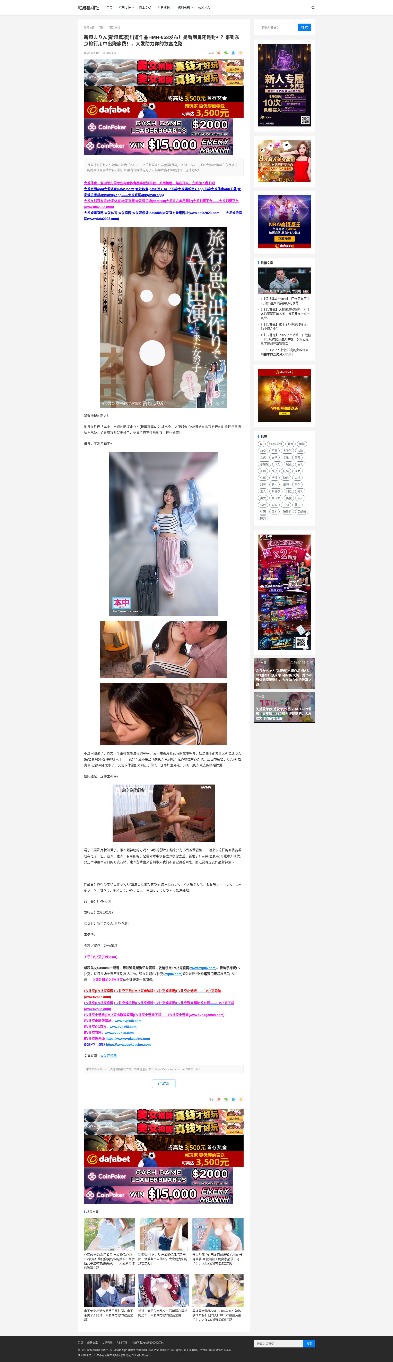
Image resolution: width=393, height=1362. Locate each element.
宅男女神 (125, 7)
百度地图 (130, 1350)
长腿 (286, 504)
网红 (289, 491)
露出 (297, 504)
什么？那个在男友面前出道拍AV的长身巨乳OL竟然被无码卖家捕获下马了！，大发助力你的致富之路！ (217, 1259)
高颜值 (301, 511)
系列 (297, 484)
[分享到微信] (226, 53)
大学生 (287, 450)
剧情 (302, 444)
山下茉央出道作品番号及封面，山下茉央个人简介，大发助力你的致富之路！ (108, 1315)
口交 (263, 450)
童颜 (286, 484)
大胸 (300, 450)
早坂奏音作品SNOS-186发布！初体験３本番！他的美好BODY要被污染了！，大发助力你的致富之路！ (216, 1315)
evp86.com (172, 974)
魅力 (263, 518)
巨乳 (300, 464)
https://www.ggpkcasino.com (128, 1044)
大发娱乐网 (108, 1056)
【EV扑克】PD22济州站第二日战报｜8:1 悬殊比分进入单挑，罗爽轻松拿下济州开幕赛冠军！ (286, 339)
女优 (263, 457)
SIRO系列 (275, 444)
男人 (274, 484)
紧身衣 (276, 491)
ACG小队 (204, 7)
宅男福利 (163, 7)
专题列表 (107, 1342)
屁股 (289, 464)
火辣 (297, 477)
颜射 (274, 511)
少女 (277, 464)
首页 (109, 7)
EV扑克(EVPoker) (103, 957)
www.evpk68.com (123, 1027)
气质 (263, 477)
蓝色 (263, 504)
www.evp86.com (202, 968)
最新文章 (92, 1342)
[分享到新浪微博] (218, 53)
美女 (263, 498)
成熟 (286, 471)
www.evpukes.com (119, 1032)
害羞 (297, 457)
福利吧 (95, 53)
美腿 (289, 498)
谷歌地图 (141, 1350)
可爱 (274, 450)
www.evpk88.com (128, 1021)
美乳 (300, 491)
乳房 (290, 444)
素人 (263, 491)
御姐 (263, 471)
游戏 (286, 477)
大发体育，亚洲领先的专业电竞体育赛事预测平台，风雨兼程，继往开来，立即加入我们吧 (149, 183)
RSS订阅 (122, 1342)
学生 (286, 457)
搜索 (304, 27)
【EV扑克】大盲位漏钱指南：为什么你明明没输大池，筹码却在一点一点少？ (285, 314)
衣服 (274, 504)
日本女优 (145, 7)
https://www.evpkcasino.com (128, 1038)
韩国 (263, 511)
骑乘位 (287, 511)
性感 (274, 471)
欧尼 (297, 471)
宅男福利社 (88, 7)
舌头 (300, 498)
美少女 (276, 498)
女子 (274, 457)
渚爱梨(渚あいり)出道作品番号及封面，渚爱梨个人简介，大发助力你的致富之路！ (162, 1259)
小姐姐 (264, 464)
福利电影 (184, 7)
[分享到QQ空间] (241, 53)
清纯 (274, 477)
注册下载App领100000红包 (148, 1342)
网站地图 (119, 1350)
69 (261, 444)
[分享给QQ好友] (233, 53)
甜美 (263, 484)
